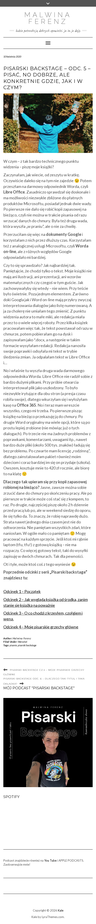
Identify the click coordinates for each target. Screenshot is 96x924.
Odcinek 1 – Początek (22, 591)
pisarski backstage (27, 645)
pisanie (13, 645)
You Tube (50, 860)
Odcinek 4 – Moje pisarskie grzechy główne (40, 626)
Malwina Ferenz (48, 18)
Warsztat (22, 641)
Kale (60, 910)
